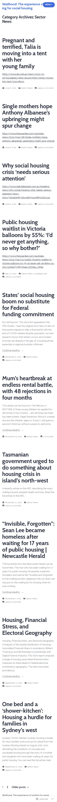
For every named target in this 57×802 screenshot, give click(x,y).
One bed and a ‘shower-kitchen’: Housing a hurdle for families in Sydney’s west (27, 717)
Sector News (26, 88)
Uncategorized (40, 273)
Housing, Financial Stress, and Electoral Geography (27, 626)
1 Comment (48, 436)
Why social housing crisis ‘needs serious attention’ (26, 172)
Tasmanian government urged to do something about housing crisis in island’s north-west (28, 467)
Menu (50, 4)
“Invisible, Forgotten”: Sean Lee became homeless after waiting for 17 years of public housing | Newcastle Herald (28, 539)
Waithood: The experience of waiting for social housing (27, 6)
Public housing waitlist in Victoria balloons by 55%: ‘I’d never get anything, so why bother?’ (27, 235)
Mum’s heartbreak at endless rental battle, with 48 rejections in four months (27, 388)
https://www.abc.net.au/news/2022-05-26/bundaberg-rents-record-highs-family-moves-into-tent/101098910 (28, 78)
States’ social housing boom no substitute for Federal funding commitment (28, 304)
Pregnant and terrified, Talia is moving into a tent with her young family (24, 53)
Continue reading (11, 350)
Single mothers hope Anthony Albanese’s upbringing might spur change (27, 116)
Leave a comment (45, 88)
